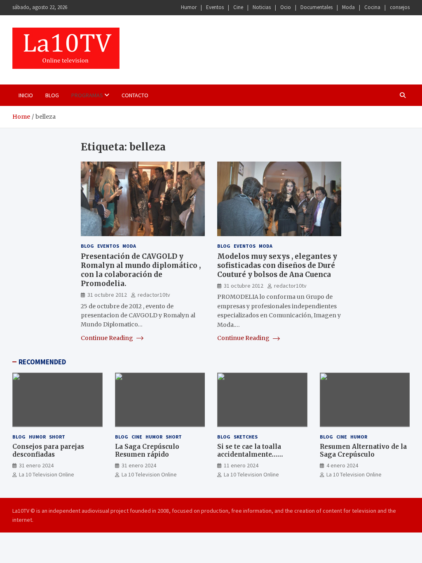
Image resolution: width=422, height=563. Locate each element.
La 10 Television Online (46, 474)
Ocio (285, 7)
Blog (52, 95)
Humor (189, 7)
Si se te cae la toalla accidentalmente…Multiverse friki (249, 455)
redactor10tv (154, 294)
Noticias (262, 7)
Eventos (215, 7)
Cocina (372, 7)
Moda (348, 7)
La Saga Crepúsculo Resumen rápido (147, 451)
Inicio (26, 95)
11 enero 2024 (241, 465)
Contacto (135, 95)
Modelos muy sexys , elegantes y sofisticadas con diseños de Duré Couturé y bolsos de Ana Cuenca (277, 265)
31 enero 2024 (36, 465)
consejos (400, 7)
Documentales (316, 7)
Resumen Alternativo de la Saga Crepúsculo (363, 451)
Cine (238, 7)
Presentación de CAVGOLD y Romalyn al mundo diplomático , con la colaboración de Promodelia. (141, 270)
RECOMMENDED (42, 361)
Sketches (246, 437)
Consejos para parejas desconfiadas (48, 451)
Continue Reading (107, 338)
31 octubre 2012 (107, 294)
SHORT (57, 437)
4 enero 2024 (342, 465)
